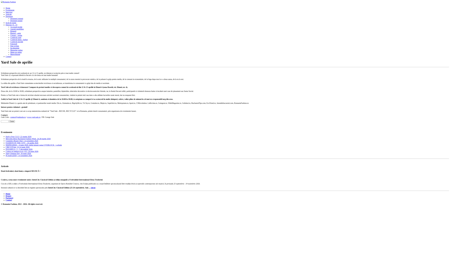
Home (8, 8)
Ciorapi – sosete (16, 35)
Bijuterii (13, 31)
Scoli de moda (11, 23)
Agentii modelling (17, 29)
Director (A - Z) (11, 25)
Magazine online (16, 50)
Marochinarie (15, 54)
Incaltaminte (14, 48)
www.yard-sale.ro (33, 117)
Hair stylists (14, 46)
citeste (93, 188)
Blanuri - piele (15, 33)
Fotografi (13, 44)
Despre (8, 196)
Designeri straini (16, 21)
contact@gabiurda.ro (18, 117)
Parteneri (9, 198)
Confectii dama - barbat (19, 40)
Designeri (9, 16)
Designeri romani (16, 19)
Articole (9, 14)
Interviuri (9, 12)
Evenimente (10, 10)
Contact (8, 57)
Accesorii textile (16, 27)
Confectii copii (15, 38)
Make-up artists (16, 52)
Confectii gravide (16, 42)
